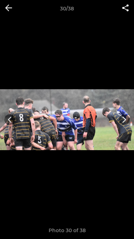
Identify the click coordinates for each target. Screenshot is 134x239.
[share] (125, 9)
